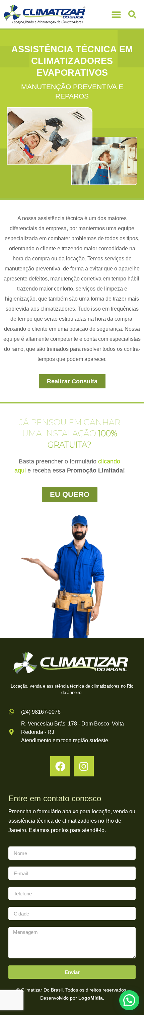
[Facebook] (60, 766)
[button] (116, 14)
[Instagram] (84, 766)
